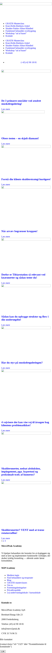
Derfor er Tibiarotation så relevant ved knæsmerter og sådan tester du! (23, 276)
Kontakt (9, 36)
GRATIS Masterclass (15, 23)
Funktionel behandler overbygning (21, 31)
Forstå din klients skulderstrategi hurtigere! (26, 179)
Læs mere (5, 109)
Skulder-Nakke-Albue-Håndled (19, 28)
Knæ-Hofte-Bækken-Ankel (18, 26)
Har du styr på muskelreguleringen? (22, 362)
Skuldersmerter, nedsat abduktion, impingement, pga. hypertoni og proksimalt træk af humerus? (21, 471)
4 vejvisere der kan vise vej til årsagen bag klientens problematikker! (25, 424)
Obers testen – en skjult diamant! (20, 138)
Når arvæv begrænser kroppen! (19, 231)
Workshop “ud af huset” (16, 33)
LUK (3, 652)
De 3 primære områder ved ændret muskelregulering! (21, 102)
